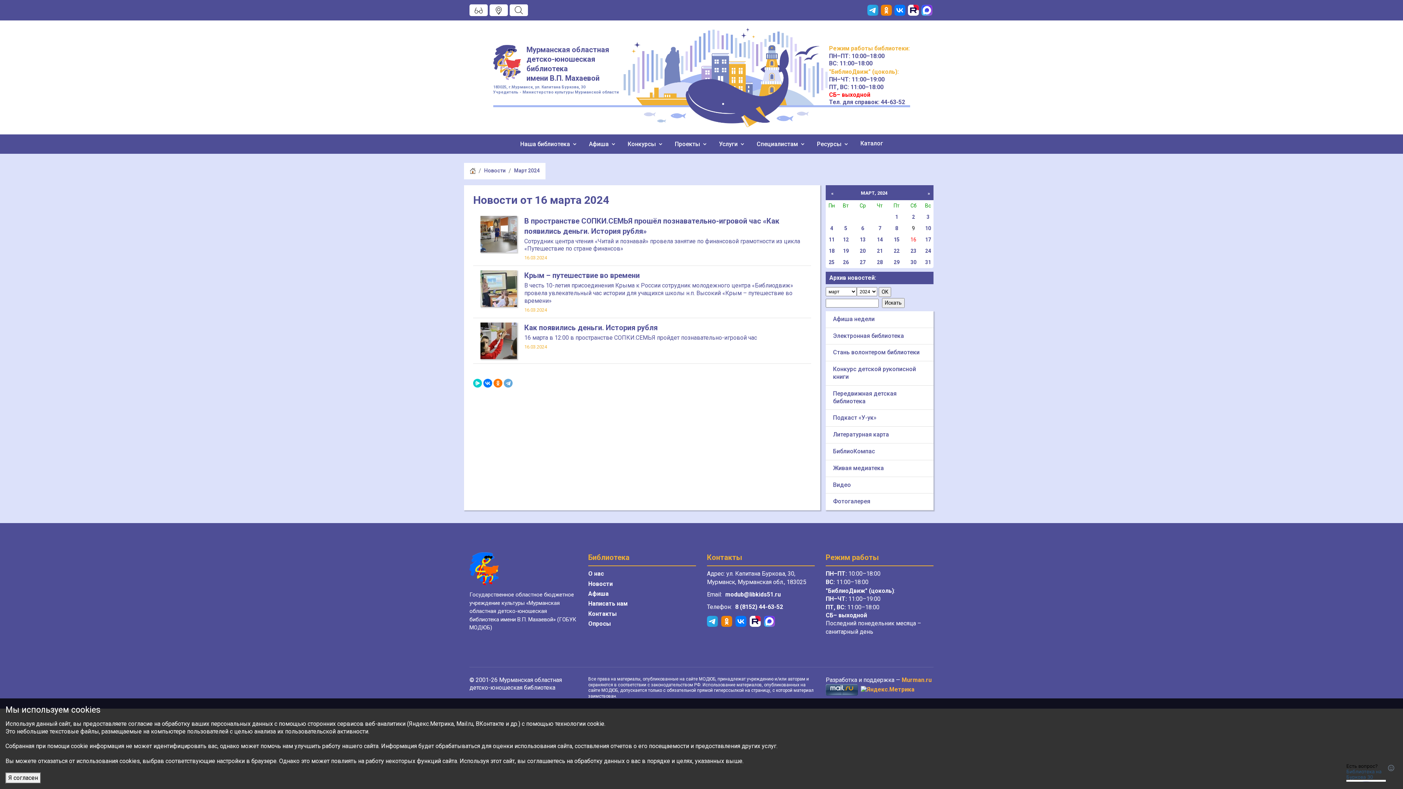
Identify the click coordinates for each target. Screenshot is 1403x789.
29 (897, 262)
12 (846, 240)
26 (846, 262)
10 (928, 228)
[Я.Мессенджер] (477, 383)
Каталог (871, 143)
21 (880, 251)
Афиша (599, 144)
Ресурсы (830, 144)
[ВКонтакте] (487, 383)
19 (846, 251)
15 (897, 240)
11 (831, 240)
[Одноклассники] (498, 383)
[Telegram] (508, 383)
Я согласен (23, 777)
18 (831, 251)
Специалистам (778, 144)
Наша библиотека (545, 144)
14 (880, 240)
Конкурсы (642, 144)
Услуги (729, 144)
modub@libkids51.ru (753, 594)
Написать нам (608, 603)
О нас (596, 573)
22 (897, 251)
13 (863, 240)
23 (913, 251)
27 (863, 262)
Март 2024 (527, 171)
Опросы (599, 623)
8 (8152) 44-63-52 (759, 606)
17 (928, 240)
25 (831, 262)
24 (928, 251)
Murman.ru (917, 679)
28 (880, 262)
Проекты (688, 144)
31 (928, 262)
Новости (495, 171)
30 (913, 262)
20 (863, 251)
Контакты (602, 613)
